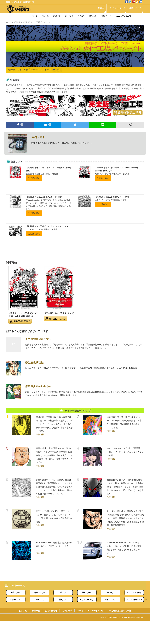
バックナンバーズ (117, 8)
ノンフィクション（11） (135, 599)
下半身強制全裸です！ (38, 339)
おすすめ (23, 610)
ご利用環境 (67, 610)
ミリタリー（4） (87, 599)
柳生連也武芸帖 (34, 362)
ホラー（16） (16, 599)
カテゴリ (81, 16)
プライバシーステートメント (90, 610)
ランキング (69, 16)
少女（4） (63, 592)
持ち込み (92, 16)
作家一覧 (56, 16)
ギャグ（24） (110, 599)
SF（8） (110, 592)
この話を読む (34, 177)
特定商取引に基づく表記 (120, 610)
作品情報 (16, 22)
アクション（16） (134, 592)
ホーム (34, 16)
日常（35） (87, 592)
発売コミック (135, 8)
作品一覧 (45, 16)
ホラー (140, 28)
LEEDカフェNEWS (123, 16)
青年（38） (16, 592)
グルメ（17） (39, 599)
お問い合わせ (106, 16)
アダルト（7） (39, 592)
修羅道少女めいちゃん (38, 386)
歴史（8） (63, 599)
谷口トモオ (38, 137)
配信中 (101, 8)
